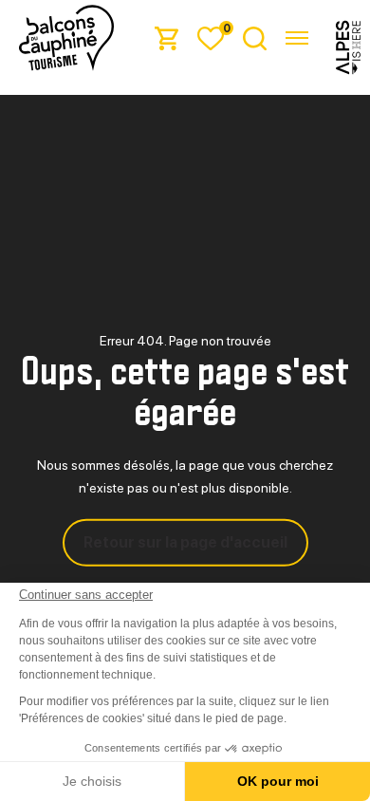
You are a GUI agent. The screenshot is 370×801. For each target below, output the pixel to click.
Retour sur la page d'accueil (185, 542)
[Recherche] (255, 37)
